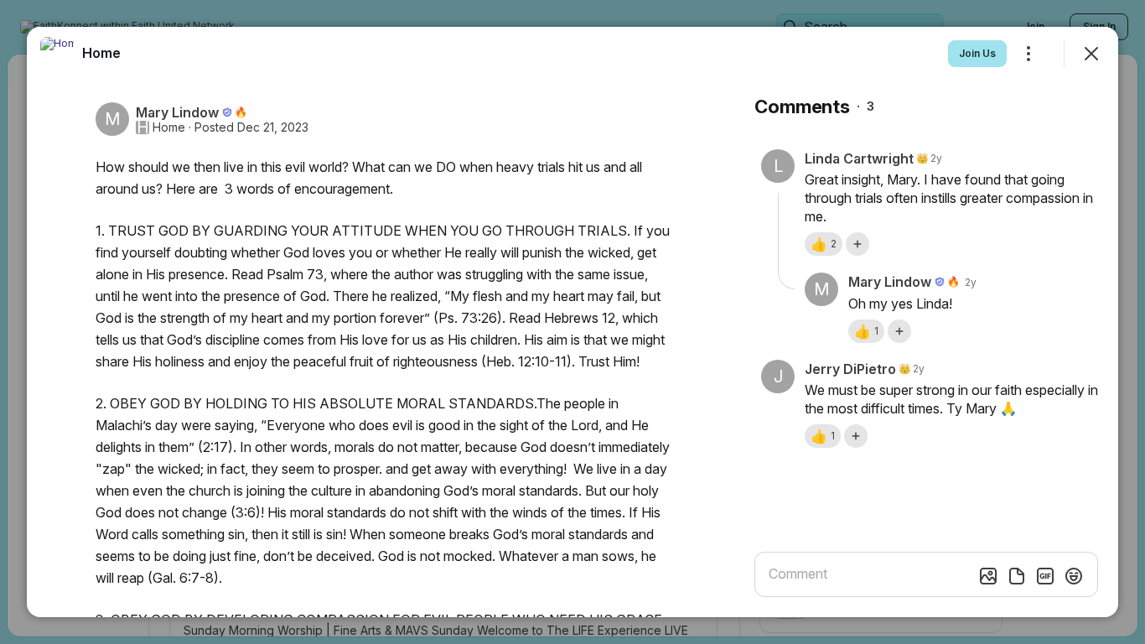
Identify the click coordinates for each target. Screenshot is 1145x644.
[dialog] (572, 322)
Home (169, 127)
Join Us (977, 53)
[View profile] (57, 53)
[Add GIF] (1045, 576)
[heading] (101, 53)
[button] (823, 244)
